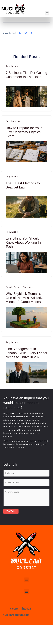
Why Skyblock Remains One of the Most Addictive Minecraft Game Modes (25, 298)
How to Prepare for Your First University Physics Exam (24, 132)
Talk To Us (11, 511)
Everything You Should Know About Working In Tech (23, 242)
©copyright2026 (20, 608)
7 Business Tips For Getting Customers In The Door (26, 75)
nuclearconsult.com (16, 614)
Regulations (12, 66)
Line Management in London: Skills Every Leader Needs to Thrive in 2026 (26, 353)
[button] (47, 13)
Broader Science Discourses (19, 287)
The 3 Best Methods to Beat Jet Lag (23, 185)
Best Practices (13, 121)
